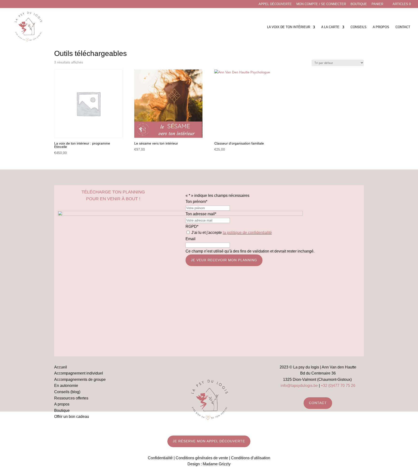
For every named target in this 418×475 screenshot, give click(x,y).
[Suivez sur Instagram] (204, 368)
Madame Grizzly (217, 464)
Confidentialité (160, 458)
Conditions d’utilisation (250, 458)
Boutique (359, 4)
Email (190, 239)
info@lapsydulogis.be (299, 385)
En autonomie (66, 385)
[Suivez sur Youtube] (214, 368)
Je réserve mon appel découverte (209, 441)
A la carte (330, 27)
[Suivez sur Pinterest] (223, 368)
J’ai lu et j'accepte (231, 232)
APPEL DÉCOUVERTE (275, 4)
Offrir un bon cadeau (71, 416)
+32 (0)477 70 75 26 (338, 385)
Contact (403, 27)
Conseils (358, 27)
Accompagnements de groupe (80, 379)
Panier (377, 4)
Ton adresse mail (201, 214)
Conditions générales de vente (202, 458)
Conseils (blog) (67, 392)
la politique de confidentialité (247, 232)
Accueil (60, 367)
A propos (381, 27)
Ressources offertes (71, 398)
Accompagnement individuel (78, 373)
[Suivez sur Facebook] (194, 368)
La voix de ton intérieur (288, 27)
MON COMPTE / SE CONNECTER (321, 4)
